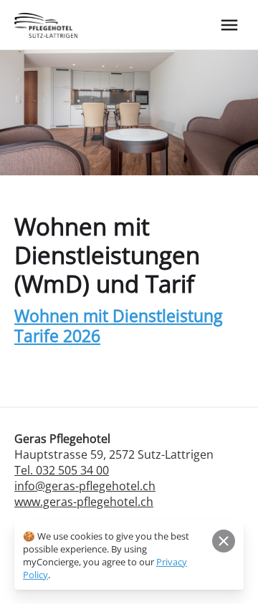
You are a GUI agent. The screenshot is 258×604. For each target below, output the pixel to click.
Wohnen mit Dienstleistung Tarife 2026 (118, 325)
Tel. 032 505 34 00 (61, 470)
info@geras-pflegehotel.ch (85, 486)
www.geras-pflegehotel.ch (83, 502)
